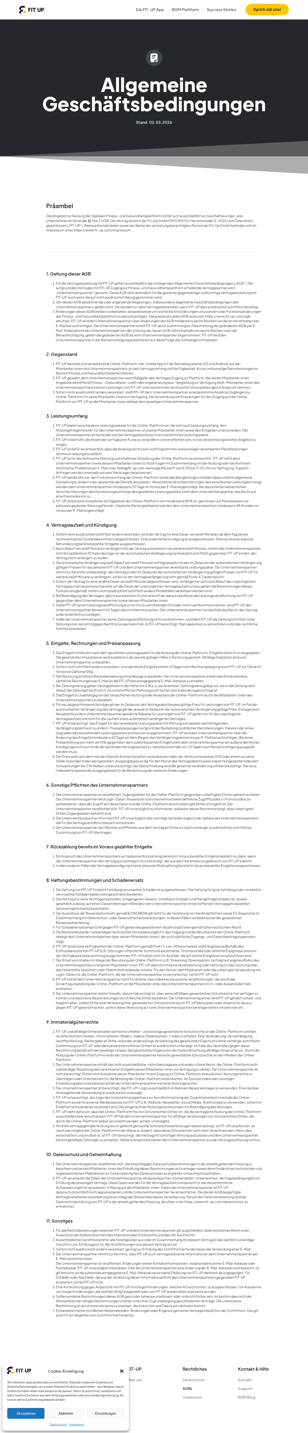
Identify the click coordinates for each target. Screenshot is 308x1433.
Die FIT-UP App (150, 9)
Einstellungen (105, 1413)
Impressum (76, 1424)
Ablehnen (65, 1413)
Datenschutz (58, 1424)
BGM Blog (246, 1397)
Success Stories (221, 9)
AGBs (187, 1388)
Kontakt (245, 1379)
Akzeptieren (26, 1413)
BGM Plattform (185, 9)
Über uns (134, 1379)
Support (245, 1388)
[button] (121, 1371)
